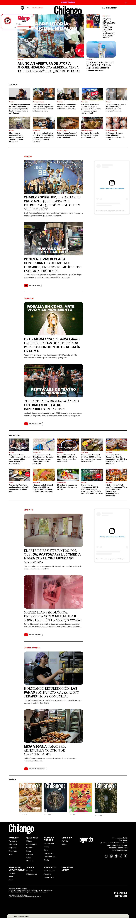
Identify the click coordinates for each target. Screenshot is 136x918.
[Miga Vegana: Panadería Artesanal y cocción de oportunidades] (53, 726)
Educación (84, 102)
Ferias (11, 482)
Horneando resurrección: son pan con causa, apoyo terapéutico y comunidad (51, 692)
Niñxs (28, 858)
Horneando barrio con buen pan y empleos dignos (90, 135)
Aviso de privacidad (119, 850)
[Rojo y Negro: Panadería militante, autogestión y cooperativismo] (68, 123)
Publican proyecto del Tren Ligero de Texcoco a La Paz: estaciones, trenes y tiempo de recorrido (43, 459)
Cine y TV (28, 510)
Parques (29, 854)
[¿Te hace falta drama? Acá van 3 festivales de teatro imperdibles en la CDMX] (53, 380)
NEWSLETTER (37, 8)
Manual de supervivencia (17, 868)
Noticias (20, 60)
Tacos (46, 847)
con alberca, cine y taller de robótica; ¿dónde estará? (49, 67)
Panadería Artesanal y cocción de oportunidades (45, 750)
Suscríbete (123, 840)
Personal (12, 873)
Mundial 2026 (49, 877)
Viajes (30, 867)
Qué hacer (106, 16)
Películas (65, 841)
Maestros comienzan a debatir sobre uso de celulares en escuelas (66, 107)
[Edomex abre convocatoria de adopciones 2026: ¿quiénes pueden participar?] (19, 123)
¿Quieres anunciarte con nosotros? (114, 843)
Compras (29, 848)
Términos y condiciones (118, 848)
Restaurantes (61, 482)
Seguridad (12, 848)
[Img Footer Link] (86, 839)
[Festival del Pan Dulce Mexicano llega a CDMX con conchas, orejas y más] (19, 475)
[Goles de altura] (106, 797)
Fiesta (46, 860)
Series (64, 844)
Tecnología (13, 851)
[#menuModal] (22, 8)
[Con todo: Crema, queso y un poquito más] (30, 797)
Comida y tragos (38, 102)
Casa (11, 880)
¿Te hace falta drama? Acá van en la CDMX (51, 405)
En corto (29, 871)
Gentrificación (49, 871)
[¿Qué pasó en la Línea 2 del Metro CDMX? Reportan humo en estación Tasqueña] (116, 94)
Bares (46, 850)
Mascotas (30, 861)
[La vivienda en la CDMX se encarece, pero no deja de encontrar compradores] (101, 49)
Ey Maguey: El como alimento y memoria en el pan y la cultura (115, 136)
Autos (11, 877)
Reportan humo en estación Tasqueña (116, 108)
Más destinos (31, 874)
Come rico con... (50, 857)
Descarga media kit (119, 838)
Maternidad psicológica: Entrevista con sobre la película (52, 616)
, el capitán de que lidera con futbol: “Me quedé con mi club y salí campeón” (52, 203)
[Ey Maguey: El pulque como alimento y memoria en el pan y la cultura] (116, 123)
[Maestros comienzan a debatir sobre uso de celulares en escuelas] (68, 94)
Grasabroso (48, 853)
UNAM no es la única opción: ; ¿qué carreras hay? (91, 109)
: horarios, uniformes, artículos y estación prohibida (53, 265)
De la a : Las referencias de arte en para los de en (52, 345)
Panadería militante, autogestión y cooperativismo (67, 135)
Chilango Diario (67, 868)
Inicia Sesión (111, 8)
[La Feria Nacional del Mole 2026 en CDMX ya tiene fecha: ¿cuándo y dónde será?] (68, 445)
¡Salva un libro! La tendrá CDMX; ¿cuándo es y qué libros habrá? (109, 28)
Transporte (36, 452)
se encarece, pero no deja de (100, 66)
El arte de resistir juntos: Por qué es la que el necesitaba (52, 556)
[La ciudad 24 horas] (55, 797)
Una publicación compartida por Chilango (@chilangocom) (116, 211)
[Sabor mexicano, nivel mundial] (80, 797)
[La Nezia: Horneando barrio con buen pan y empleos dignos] (92, 123)
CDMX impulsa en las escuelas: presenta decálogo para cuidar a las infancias (19, 109)
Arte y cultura (31, 844)
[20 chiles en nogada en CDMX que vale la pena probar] (68, 475)
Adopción (47, 874)
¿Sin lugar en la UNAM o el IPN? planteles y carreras (43, 137)
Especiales (50, 867)
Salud (11, 854)
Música (83, 482)
